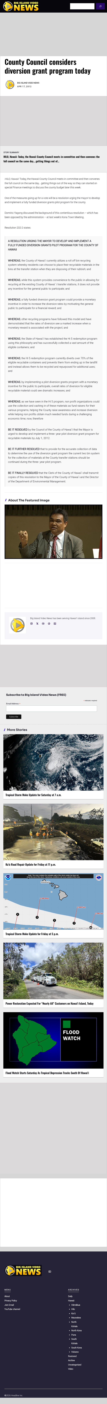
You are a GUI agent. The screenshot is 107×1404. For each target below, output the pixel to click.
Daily (70, 1296)
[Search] (100, 6)
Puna (73, 1335)
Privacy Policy (10, 1300)
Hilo (73, 1309)
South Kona (76, 1347)
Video (70, 1369)
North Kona (76, 1330)
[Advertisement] (53, 34)
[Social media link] (31, 623)
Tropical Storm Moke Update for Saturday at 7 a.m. (33, 795)
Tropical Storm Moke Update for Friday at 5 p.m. (32, 934)
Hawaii (71, 1300)
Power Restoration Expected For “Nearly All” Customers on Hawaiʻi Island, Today (49, 1003)
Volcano (75, 1352)
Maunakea (76, 1317)
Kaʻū (73, 1313)
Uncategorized (74, 1364)
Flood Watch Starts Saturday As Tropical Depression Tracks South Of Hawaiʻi (47, 1073)
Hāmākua (75, 1305)
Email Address (13, 703)
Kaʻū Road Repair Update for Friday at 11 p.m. (31, 864)
